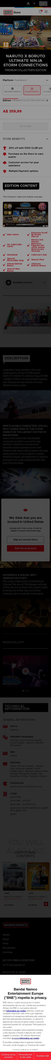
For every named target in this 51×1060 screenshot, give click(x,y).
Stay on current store (25, 539)
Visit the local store (26, 548)
